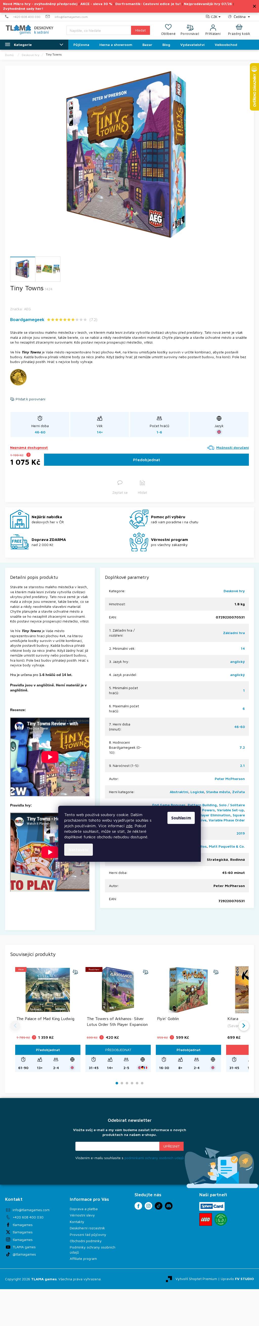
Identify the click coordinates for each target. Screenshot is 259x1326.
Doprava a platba (84, 1209)
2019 (240, 833)
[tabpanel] (48, 1019)
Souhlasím (181, 818)
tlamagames (23, 1225)
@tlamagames (24, 1254)
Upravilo (237, 1278)
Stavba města (218, 792)
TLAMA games (24, 1247)
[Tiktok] (158, 1206)
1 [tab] (117, 1083)
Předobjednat (146, 459)
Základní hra (234, 633)
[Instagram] (148, 1206)
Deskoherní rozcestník (87, 1228)
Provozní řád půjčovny (88, 1234)
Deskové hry (234, 591)
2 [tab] (122, 1083)
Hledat (140, 30)
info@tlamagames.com (31, 1210)
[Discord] (168, 1206)
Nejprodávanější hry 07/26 (208, 4)
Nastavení (79, 849)
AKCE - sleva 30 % (96, 4)
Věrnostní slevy (82, 1215)
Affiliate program (83, 1258)
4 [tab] (132, 1083)
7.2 (242, 747)
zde (129, 825)
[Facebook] (138, 1206)
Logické (197, 792)
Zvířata (238, 792)
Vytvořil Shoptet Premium (196, 1278)
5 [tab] (137, 1083)
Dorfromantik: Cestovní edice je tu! (148, 4)
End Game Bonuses (168, 805)
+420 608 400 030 (28, 1217)
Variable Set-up (230, 810)
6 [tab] (142, 1083)
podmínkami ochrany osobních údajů (154, 1158)
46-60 (239, 726)
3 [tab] (127, 1083)
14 (243, 648)
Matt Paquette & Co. (227, 846)
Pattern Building (202, 805)
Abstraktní (179, 792)
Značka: (20, 309)
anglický (237, 661)
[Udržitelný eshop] (220, 1219)
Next (244, 1026)
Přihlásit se (171, 1146)
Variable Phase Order (227, 820)
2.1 (242, 765)
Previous (15, 1026)
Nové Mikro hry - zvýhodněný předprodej (40, 4)
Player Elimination (214, 815)
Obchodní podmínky (86, 1241)
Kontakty (77, 1221)
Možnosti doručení (232, 447)
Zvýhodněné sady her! (23, 8)
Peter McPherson (230, 778)
